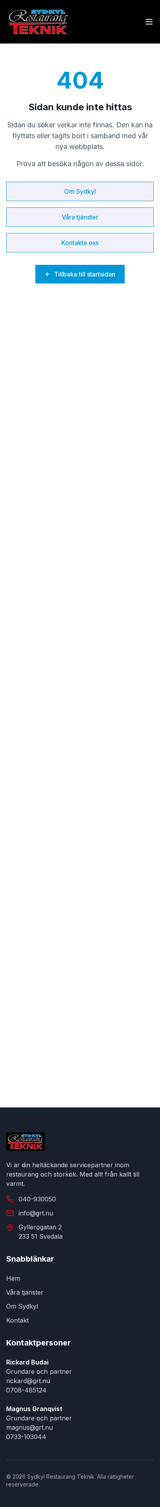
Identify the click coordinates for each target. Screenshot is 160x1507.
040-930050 (37, 1199)
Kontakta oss (80, 243)
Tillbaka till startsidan (84, 274)
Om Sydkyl (80, 191)
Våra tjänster (80, 217)
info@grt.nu (36, 1213)
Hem (13, 1278)
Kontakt (17, 1320)
